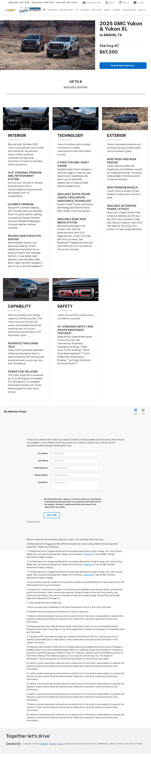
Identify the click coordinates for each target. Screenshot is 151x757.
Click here (88, 554)
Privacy (61, 744)
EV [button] (77, 10)
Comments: (43, 482)
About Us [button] (142, 10)
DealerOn (44, 744)
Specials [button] (116, 10)
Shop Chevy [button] (52, 10)
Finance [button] (107, 10)
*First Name (42, 454)
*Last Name (42, 461)
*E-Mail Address (40, 468)
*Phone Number (41, 475)
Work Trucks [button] (97, 10)
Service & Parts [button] (129, 10)
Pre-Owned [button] (84, 10)
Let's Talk (52, 515)
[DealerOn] (13, 744)
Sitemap (52, 744)
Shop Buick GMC (66, 10)
